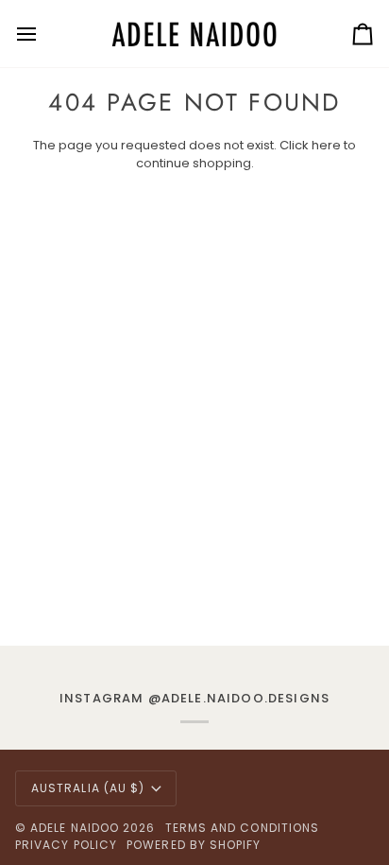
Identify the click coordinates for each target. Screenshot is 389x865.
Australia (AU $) (87, 788)
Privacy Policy (66, 845)
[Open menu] (43, 33)
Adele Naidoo (74, 828)
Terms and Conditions (242, 828)
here (326, 145)
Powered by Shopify (194, 845)
